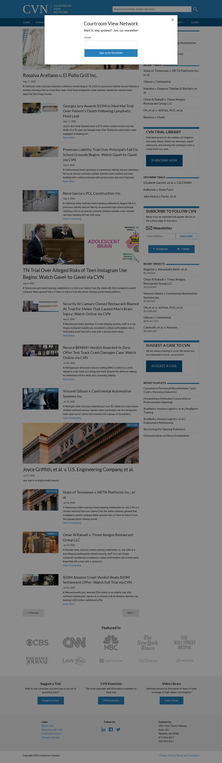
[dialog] (111, 40)
